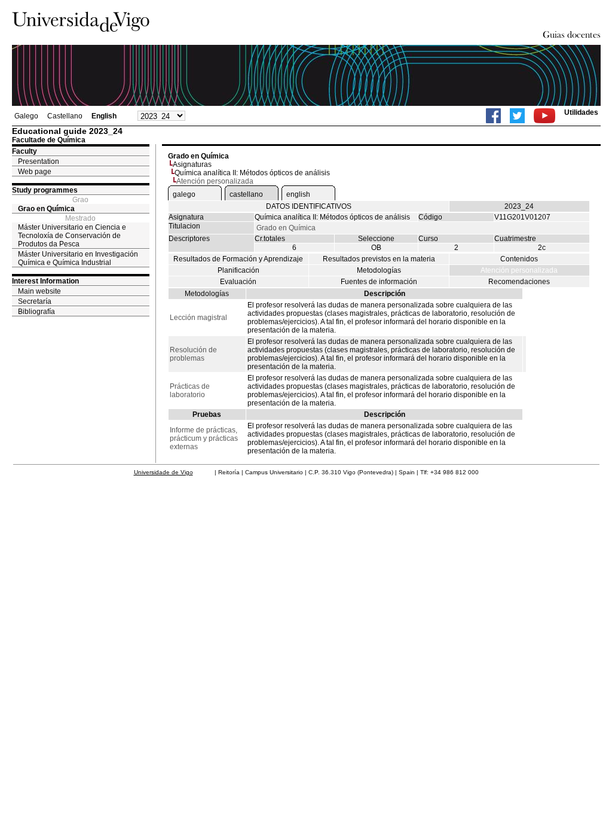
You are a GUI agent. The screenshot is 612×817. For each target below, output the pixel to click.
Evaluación (238, 282)
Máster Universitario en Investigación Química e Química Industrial (78, 258)
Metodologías (379, 270)
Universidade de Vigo (163, 472)
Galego (26, 116)
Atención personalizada (519, 270)
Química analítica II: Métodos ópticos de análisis (252, 173)
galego (184, 194)
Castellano (64, 116)
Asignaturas (192, 164)
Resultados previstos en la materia (379, 259)
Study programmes (45, 190)
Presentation (38, 161)
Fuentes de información (379, 282)
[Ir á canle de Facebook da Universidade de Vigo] (493, 115)
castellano (246, 194)
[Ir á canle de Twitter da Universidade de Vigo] (517, 115)
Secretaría (34, 301)
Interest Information (45, 281)
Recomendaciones (519, 282)
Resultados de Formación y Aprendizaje (238, 259)
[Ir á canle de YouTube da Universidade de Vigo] (544, 115)
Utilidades (581, 112)
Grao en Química (46, 209)
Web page (34, 171)
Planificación (238, 270)
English (104, 116)
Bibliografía (36, 311)
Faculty (24, 151)
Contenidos (519, 259)
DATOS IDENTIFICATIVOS (308, 206)
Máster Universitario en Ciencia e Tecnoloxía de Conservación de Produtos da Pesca (72, 235)
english (298, 194)
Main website (39, 291)
